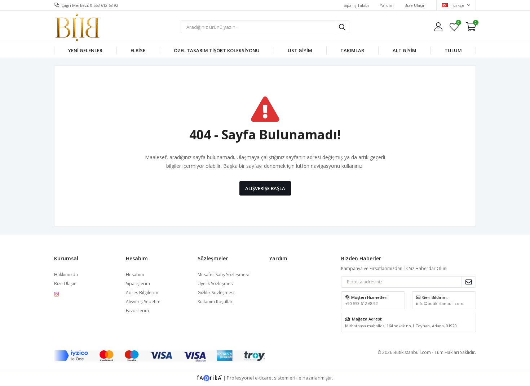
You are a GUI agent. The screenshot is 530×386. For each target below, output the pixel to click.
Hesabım (135, 274)
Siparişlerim (138, 283)
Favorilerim (458, 23)
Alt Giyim (404, 50)
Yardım (387, 5)
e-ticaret (264, 377)
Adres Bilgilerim (142, 293)
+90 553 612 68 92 (361, 303)
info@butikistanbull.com (439, 303)
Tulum (453, 50)
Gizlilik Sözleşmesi (216, 293)
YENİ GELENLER (85, 50)
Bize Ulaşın (415, 5)
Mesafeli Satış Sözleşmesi (223, 274)
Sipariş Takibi (356, 5)
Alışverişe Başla (265, 188)
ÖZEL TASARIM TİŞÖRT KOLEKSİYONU (217, 50)
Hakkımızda (66, 274)
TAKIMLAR (352, 50)
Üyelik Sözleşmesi (216, 283)
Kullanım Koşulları (216, 302)
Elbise (138, 50)
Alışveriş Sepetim (143, 302)
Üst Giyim (300, 50)
